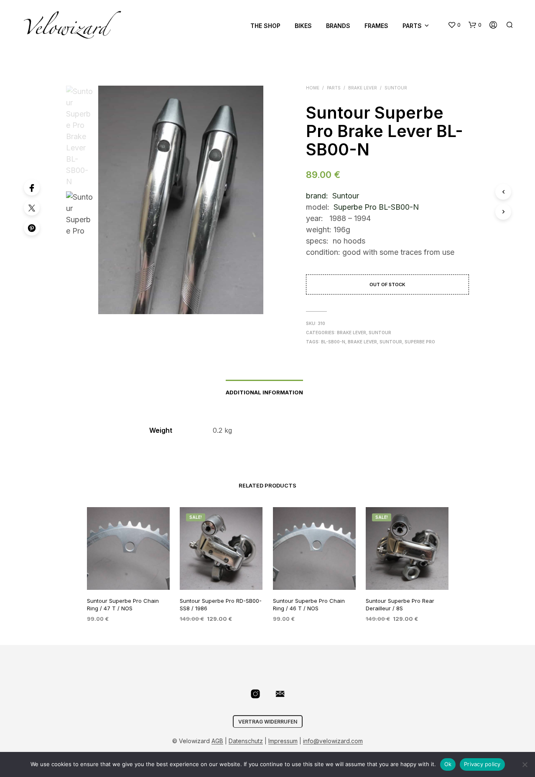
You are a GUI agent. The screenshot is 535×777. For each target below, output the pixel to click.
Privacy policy (482, 764)
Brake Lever (362, 87)
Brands (338, 25)
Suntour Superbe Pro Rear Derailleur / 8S (400, 604)
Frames (376, 25)
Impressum (283, 741)
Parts (412, 25)
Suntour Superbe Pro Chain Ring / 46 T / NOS (309, 604)
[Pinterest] (32, 228)
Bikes (303, 25)
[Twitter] (32, 208)
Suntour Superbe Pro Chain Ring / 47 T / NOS (123, 604)
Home (312, 87)
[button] (454, 25)
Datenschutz (246, 741)
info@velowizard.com (333, 741)
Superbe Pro (420, 341)
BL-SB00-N (333, 341)
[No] (524, 764)
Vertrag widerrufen (267, 722)
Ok (448, 764)
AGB (217, 741)
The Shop (265, 25)
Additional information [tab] (264, 392)
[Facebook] (32, 188)
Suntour (396, 87)
